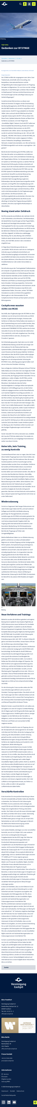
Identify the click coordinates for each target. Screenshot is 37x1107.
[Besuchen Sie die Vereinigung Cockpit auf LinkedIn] (9, 1102)
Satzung (4, 1082)
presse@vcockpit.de (7, 1061)
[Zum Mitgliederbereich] (29, 4)
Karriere (6, 1074)
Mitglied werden (6, 1079)
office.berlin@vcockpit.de (9, 1049)
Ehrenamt (4, 1077)
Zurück (6, 967)
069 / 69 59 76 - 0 (9, 1011)
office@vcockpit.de (7, 1014)
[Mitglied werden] (24, 4)
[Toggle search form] (20, 4)
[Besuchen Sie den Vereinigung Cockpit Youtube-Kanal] (14, 1102)
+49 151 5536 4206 (6, 1058)
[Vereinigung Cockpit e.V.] (6, 4)
